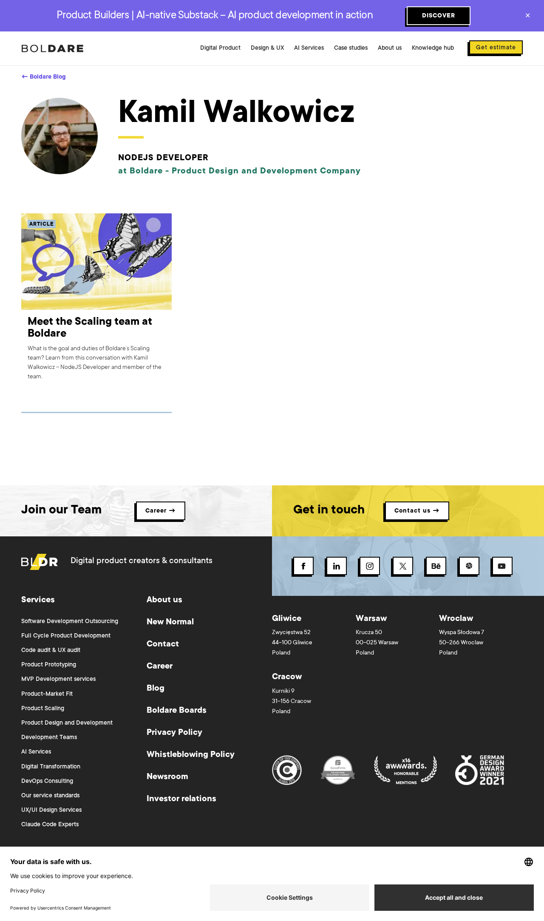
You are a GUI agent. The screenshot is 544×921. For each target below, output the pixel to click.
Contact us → (417, 511)
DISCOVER (438, 16)
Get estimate (496, 48)
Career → (160, 511)
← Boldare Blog (43, 77)
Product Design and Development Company (266, 171)
